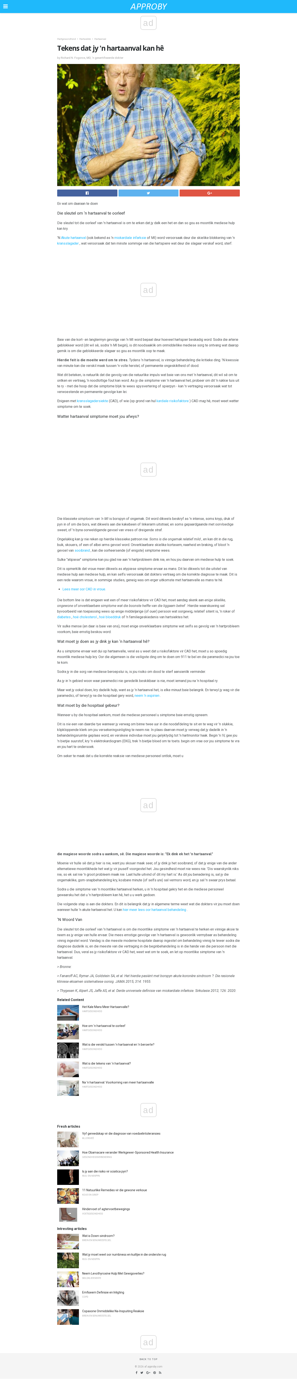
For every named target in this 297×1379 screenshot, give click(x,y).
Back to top (149, 1359)
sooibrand (82, 550)
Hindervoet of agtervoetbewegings (106, 1209)
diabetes (64, 617)
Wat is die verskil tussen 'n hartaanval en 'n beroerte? (118, 1044)
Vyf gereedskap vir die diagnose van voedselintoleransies (121, 1133)
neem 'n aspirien (147, 696)
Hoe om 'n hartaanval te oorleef (103, 1026)
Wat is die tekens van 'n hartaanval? (106, 1063)
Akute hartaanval (73, 238)
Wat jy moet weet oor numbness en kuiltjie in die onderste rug (124, 1254)
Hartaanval (100, 39)
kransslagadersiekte (92, 401)
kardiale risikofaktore (173, 401)
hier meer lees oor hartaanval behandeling (154, 910)
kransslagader (68, 243)
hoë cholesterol (85, 617)
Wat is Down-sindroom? (98, 1236)
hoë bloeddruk (110, 617)
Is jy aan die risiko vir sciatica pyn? (105, 1171)
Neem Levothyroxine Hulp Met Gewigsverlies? (113, 1273)
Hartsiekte (85, 39)
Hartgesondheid (66, 39)
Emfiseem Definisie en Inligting (103, 1292)
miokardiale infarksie (130, 238)
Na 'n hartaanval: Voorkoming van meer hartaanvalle (118, 1082)
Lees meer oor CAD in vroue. (84, 589)
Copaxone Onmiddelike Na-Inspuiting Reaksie (113, 1311)
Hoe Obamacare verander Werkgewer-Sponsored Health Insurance (128, 1152)
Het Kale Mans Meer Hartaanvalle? (105, 1007)
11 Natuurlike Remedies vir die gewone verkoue (114, 1190)
